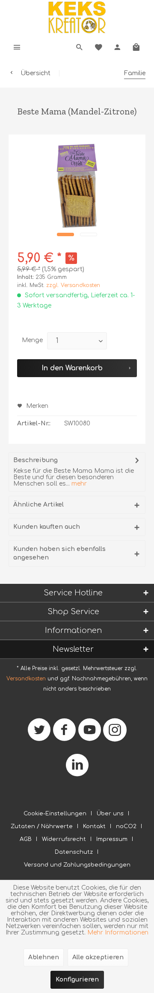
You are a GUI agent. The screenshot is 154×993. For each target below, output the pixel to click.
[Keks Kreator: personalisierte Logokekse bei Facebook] (64, 733)
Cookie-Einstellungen (55, 814)
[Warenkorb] (136, 47)
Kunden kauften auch (46, 527)
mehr (78, 483)
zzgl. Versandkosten (73, 285)
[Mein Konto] (117, 47)
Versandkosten (26, 679)
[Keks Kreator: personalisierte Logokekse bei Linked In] (77, 768)
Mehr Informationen (117, 932)
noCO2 (126, 826)
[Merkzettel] (98, 47)
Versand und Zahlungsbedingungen (77, 865)
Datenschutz (74, 852)
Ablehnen (43, 957)
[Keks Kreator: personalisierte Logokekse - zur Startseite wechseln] (77, 17)
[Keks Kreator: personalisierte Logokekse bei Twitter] (39, 733)
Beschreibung (35, 460)
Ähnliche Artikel (38, 504)
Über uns (110, 814)
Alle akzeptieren (98, 957)
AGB (26, 839)
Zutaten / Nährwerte (42, 826)
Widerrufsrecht (64, 839)
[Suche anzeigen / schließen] (79, 47)
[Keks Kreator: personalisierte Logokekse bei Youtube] (89, 733)
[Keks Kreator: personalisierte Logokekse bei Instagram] (115, 733)
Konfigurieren (77, 979)
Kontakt (94, 826)
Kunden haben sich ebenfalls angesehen (59, 553)
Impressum (111, 839)
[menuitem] (17, 47)
